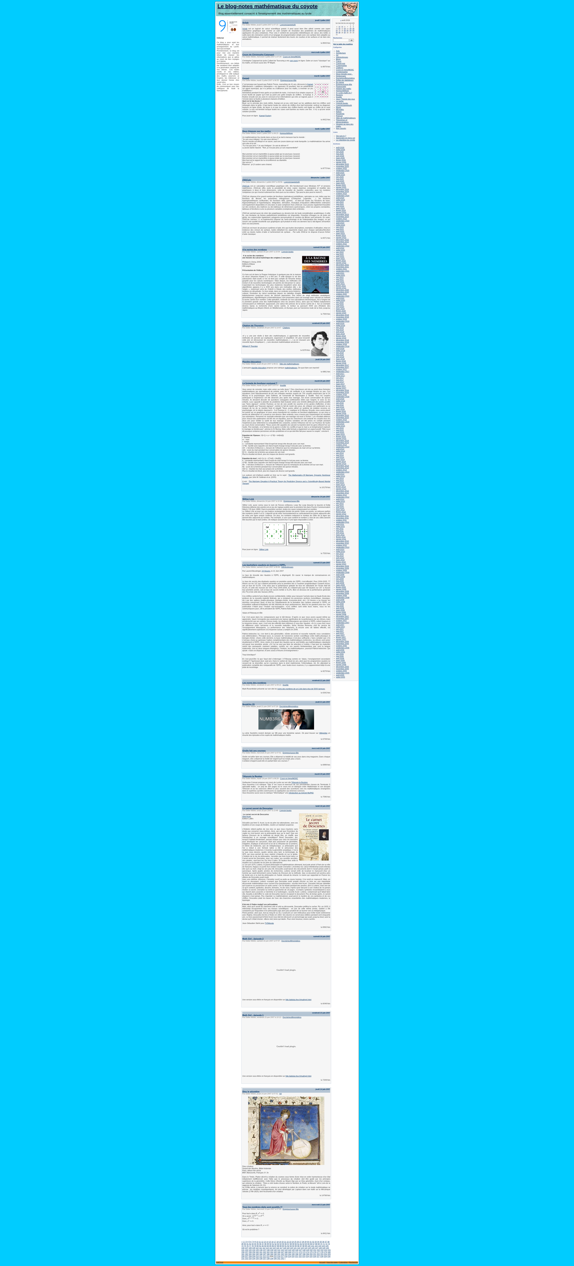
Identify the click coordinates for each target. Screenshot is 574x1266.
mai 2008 (340, 606)
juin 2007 (340, 629)
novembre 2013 (342, 468)
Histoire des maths (343, 89)
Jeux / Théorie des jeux (345, 99)
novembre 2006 (342, 644)
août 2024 (340, 198)
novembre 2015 (342, 418)
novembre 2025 (342, 166)
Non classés (341, 128)
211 (260, 1256)
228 (321, 1256)
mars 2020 (340, 309)
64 (306, 1244)
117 (281, 1248)
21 (285, 1242)
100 (309, 1246)
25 (295, 1242)
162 (264, 1252)
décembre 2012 (342, 491)
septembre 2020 (342, 296)
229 (325, 1256)
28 (303, 1242)
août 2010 (340, 549)
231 (243, 1258)
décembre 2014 (342, 441)
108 (250, 1248)
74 (242, 1246)
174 (307, 1252)
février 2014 (341, 462)
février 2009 (341, 587)
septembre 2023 (342, 221)
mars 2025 (340, 183)
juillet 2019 (340, 325)
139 (271, 1250)
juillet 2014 (340, 451)
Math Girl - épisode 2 (253, 939)
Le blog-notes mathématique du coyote (267, 6)
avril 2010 (340, 558)
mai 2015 (340, 430)
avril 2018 (340, 357)
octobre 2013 (341, 470)
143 (286, 1250)
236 (260, 1258)
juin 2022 (340, 252)
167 (282, 1252)
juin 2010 (340, 554)
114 (270, 1248)
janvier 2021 (341, 288)
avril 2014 (340, 457)
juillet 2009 (340, 577)
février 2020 (341, 311)
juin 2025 (340, 177)
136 (260, 1250)
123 (302, 1248)
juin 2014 (340, 453)
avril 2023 (340, 231)
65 (308, 1244)
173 (304, 1252)
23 (290, 1242)
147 (300, 1250)
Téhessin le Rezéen (252, 776)
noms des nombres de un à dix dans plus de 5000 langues (301, 689)
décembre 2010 (342, 541)
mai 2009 (340, 581)
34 (318, 1242)
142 (282, 1250)
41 (247, 1244)
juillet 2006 (340, 652)
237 (264, 1258)
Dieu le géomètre (250, 1091)
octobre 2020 (341, 294)
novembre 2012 (342, 493)
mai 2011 (340, 531)
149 (307, 1250)
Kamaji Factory (265, 116)
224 (307, 1256)
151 (314, 1250)
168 (286, 1252)
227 (318, 1256)
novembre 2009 (342, 568)
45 (258, 1244)
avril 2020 (340, 307)
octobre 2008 (341, 595)
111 (260, 1248)
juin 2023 (340, 227)
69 (319, 1244)
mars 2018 (340, 359)
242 (282, 1258)
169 (289, 1252)
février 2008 (341, 612)
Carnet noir (340, 64)
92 (288, 1246)
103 (319, 1246)
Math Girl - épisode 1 (253, 1015)
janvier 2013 (341, 489)
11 (260, 1242)
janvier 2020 (341, 313)
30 (308, 1242)
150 (311, 1250)
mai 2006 (340, 656)
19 (280, 1242)
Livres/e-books (287, 252)
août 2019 (340, 323)
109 (253, 1248)
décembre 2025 (342, 164)
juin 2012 (340, 503)
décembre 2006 (342, 642)
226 (314, 1256)
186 (260, 1254)
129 (323, 1248)
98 (303, 1246)
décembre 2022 (342, 240)
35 (321, 1242)
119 (288, 1248)
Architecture (341, 53)
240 (275, 1258)
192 (282, 1254)
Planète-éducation (251, 361)
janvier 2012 (341, 514)
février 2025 (341, 185)
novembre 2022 (342, 242)
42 (250, 1244)
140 (275, 1250)
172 (300, 1252)
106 (243, 1248)
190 (275, 1254)
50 (270, 1244)
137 (264, 1250)
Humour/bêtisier (286, 133)
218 (285, 1256)
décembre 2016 (342, 390)
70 (321, 1244)
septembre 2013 (342, 472)
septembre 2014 (342, 447)
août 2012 (340, 499)
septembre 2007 (342, 623)
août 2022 (340, 248)
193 (286, 1254)
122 (298, 1248)
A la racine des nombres (254, 249)
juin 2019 (340, 328)
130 (327, 1248)
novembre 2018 (342, 342)
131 (243, 1250)
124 (305, 1248)
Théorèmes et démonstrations (342, 121)
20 (283, 1242)
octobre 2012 (341, 495)
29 (305, 1242)
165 (275, 1252)
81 (260, 1246)
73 (329, 1244)
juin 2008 (340, 604)
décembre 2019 (342, 315)
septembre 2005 (342, 673)
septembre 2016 (342, 397)
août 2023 (340, 223)
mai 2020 (340, 305)
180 (329, 1252)
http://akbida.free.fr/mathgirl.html (298, 1000)
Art (280, 1094)
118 (284, 1248)
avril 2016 (340, 407)
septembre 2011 (342, 522)
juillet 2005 (340, 677)
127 (316, 1248)
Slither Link (248, 499)
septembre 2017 (342, 372)
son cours (294, 61)
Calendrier (343, 1262)
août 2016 (340, 399)
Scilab (245, 22)
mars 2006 (340, 660)
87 (275, 1246)
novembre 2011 (342, 518)
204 (325, 1254)
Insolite (283, 385)
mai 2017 (340, 380)
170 (293, 1252)
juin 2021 (340, 277)
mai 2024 (340, 204)
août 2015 (340, 424)
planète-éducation (258, 368)
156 (243, 1252)
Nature (339, 112)
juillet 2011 (340, 526)
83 (265, 1246)
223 (303, 1256)
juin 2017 (340, 378)
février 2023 (341, 235)
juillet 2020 (340, 300)
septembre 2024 (342, 196)
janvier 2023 (341, 238)
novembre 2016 (342, 392)
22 (288, 1242)
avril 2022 (340, 256)
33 (316, 1242)
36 (323, 1242)
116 (277, 1248)
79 (255, 1246)
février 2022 (341, 261)
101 (312, 1246)
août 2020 (340, 298)
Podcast (339, 116)
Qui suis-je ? (341, 136)
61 (298, 1244)
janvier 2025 (341, 187)
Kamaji (245, 78)
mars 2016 (340, 409)
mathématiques (291, 368)
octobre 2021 (341, 269)
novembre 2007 (342, 619)
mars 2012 (340, 510)
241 (278, 1258)
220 (293, 1256)
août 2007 (340, 625)
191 (278, 1254)
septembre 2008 (342, 598)
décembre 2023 (342, 215)
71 (324, 1244)
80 (258, 1246)
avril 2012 (340, 508)
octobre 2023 (341, 219)
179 (325, 1252)
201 (314, 1254)
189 (271, 1254)
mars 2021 (340, 284)
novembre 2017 (342, 367)
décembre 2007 (342, 616)
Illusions (339, 95)
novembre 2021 (342, 267)
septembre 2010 (342, 547)
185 (257, 1254)
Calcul (338, 61)
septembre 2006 (342, 648)
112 (263, 1248)
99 (306, 1246)
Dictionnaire (341, 76)
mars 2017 (340, 384)
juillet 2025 (340, 175)
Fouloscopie (341, 87)
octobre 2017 (341, 369)
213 (268, 1256)
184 (253, 1254)
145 (293, 1250)
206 (243, 1256)
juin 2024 (340, 202)
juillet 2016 (340, 401)
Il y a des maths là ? (344, 93)
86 (273, 1246)
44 (255, 1244)
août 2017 (340, 374)
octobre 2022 (341, 244)
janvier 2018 (341, 363)
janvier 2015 (341, 439)
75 (245, 1246)
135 (257, 1250)
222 (300, 1256)
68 (316, 1244)
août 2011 (340, 524)
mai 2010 (340, 556)
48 (265, 1244)
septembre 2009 (342, 572)
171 (296, 1252)
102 (316, 1246)
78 (253, 1246)
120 (291, 1248)
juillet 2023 (340, 225)
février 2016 (341, 411)
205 (329, 1254)
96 (298, 1246)
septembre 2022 (342, 246)
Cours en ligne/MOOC (292, 57)
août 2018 (340, 348)
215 (275, 1256)
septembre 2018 (342, 346)
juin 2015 (340, 428)
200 (311, 1254)
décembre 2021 (342, 265)
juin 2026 (340, 152)
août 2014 (340, 449)
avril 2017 (340, 382)
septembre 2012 (342, 497)
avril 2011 (340, 533)
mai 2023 (340, 229)
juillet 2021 (340, 275)
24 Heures (266, 571)
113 (267, 1248)
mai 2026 (340, 154)
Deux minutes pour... (344, 74)
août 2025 (340, 173)
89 (281, 1246)
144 (289, 1250)
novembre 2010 (342, 543)
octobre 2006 (341, 646)
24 (293, 1242)
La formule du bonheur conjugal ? (259, 383)
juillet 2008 (340, 602)
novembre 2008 (342, 593)
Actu (338, 51)
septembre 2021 (342, 271)
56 (286, 1244)
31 (311, 1242)
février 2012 (341, 512)
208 (250, 1256)
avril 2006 (340, 658)
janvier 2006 (341, 665)
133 (250, 1250)
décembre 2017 (342, 365)
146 (296, 1250)
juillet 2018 (340, 351)
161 (260, 1252)
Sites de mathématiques (289, 364)
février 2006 (341, 662)
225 (311, 1256)
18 (278, 1242)
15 (270, 1242)
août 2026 (340, 148)
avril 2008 (340, 608)
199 (307, 1254)
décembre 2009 (342, 566)
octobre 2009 (341, 570)
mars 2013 (340, 485)
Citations (286, 328)
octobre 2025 (341, 168)
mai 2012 (340, 505)
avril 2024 (340, 206)
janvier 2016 (341, 413)
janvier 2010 (341, 564)
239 (271, 1258)
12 (262, 1242)
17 (275, 1242)
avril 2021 (340, 282)
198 (304, 1254)
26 (298, 1242)
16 (272, 1242)
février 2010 (341, 562)
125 (309, 1248)
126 (313, 1248)
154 (325, 1250)
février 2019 (341, 336)
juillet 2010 (340, 552)
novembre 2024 (342, 191)
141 (278, 1250)
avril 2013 (340, 482)
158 (250, 1252)
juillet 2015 (340, 426)
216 (278, 1256)
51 (273, 1244)
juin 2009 (340, 579)
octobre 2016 (341, 395)
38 (328, 1242)
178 (321, 1252)
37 (326, 1242)
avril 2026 (340, 156)
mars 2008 (340, 610)
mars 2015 (340, 434)
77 (250, 1246)
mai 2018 (340, 355)
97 (301, 1246)
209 (253, 1256)
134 (253, 1250)
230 (328, 1256)
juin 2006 (340, 654)
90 (283, 1246)
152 (318, 1250)
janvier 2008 (341, 614)
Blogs (338, 59)
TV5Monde (269, 923)
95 (296, 1246)
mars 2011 (340, 535)
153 (321, 1250)
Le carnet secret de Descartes (257, 808)
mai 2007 (340, 631)
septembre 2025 (342, 171)
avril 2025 (340, 181)
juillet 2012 (340, 501)
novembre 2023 (342, 217)
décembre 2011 (342, 516)
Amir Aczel (246, 816)
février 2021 (341, 286)
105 (327, 1246)
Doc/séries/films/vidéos (289, 706)
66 (311, 1244)
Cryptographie (342, 72)
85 (270, 1246)
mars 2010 (340, 560)
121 (295, 1248)
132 (246, 1250)
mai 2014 (340, 455)
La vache (340, 101)
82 (263, 1246)
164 (271, 1252)
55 (283, 1244)
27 (300, 1242)
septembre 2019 (342, 321)
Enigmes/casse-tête (288, 80)
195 (293, 1254)
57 (288, 1244)
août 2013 (340, 474)
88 (278, 1246)
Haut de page (332, 1262)
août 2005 (340, 675)
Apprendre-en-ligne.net (345, 138)
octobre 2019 (341, 319)
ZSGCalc (246, 180)
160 (257, 1252)
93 (291, 1246)
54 (281, 1244)
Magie (338, 107)
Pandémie (340, 114)
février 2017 (341, 386)
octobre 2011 (341, 520)
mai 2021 (340, 279)
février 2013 (341, 487)
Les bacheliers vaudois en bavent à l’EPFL (264, 565)
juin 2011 (340, 529)
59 (293, 1244)
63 (303, 1244)
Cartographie (341, 66)
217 (282, 1256)
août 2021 (340, 273)
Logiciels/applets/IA (288, 25)
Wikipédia (323, 733)
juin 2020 (340, 302)
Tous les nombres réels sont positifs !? (262, 1207)
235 (257, 1258)
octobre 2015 (341, 420)
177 (318, 1252)
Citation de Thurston (253, 325)
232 (246, 1258)
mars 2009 (340, 585)
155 (329, 1250)
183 (250, 1254)
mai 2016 (340, 405)
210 (257, 1256)
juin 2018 (340, 353)
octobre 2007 (341, 621)
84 (268, 1246)
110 (257, 1248)
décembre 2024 (342, 189)
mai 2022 (340, 254)
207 (246, 1256)
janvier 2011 (341, 539)
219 (289, 1256)
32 (313, 1242)
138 (268, 1250)
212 (264, 1256)
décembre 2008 (342, 591)
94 (293, 1246)
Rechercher (337, 38)
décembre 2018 (342, 340)
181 (243, 1254)
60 (296, 1244)
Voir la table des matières (343, 44)
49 (268, 1244)
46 (260, 1244)
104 (323, 1246)
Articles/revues (287, 567)
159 (253, 1252)
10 (257, 1242)
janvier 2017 (341, 388)
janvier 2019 (341, 338)
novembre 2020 (342, 292)
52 (275, 1244)
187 (264, 1254)
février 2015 (341, 436)
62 (301, 1244)
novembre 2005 (342, 669)
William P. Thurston (250, 346)
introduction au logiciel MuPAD (301, 793)
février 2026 (341, 160)
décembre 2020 (342, 290)
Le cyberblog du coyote (345, 140)
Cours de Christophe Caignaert (258, 54)
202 (318, 1254)
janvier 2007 (341, 639)
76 (247, 1246)
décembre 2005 (342, 667)
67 (314, 1244)
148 (304, 1250)
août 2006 (340, 650)
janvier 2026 (341, 162)
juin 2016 (340, 403)
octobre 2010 (341, 545)
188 (268, 1254)
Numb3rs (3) (248, 704)
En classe (340, 82)
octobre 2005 (341, 671)
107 (246, 1248)
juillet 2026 (340, 150)
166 (278, 1252)
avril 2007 (340, 633)
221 (296, 1256)
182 (246, 1254)
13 (265, 1242)
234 (253, 1258)
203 (321, 1254)
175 (311, 1252)
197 (300, 1254)
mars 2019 (340, 334)
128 (320, 1248)
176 (314, 1252)
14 (267, 1242)
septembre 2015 (342, 422)
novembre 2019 (342, 317)
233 (250, 1258)
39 (242, 1244)
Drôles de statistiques (345, 80)
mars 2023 (340, 233)
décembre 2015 (342, 415)
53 (278, 1244)
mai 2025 (340, 179)
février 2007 (341, 637)
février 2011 (341, 537)
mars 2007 (340, 635)
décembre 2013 (342, 466)
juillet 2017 (340, 376)
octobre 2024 (341, 194)
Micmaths (340, 110)
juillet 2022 (340, 250)
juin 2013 (340, 478)
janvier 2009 (341, 589)
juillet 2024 (340, 200)
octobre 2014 (341, 445)
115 (274, 1248)
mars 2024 (340, 208)
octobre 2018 (341, 344)
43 (253, 1244)
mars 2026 (340, 158)
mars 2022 (340, 258)
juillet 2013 (340, 476)
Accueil (322, 1262)
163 (268, 1252)
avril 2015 (340, 432)
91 (286, 1246)
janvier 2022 (341, 263)
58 (291, 1244)
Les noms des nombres (254, 683)
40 (245, 1244)
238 (268, 1258)
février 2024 (341, 210)
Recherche (353, 1262)
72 (326, 1244)
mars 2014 (340, 459)
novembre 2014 (342, 443)
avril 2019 (340, 332)
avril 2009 (340, 583)
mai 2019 (340, 330)
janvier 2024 (341, 212)
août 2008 (340, 600)
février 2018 (341, 361)
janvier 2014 (341, 464)
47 (263, 1244)
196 (296, 1254)
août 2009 (340, 575)
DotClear (219, 1262)
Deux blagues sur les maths (256, 131)
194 (289, 1254)
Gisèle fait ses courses (254, 750)
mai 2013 (340, 480)
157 (246, 1252)
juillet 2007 (340, 627)
